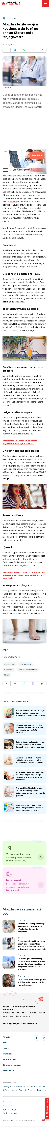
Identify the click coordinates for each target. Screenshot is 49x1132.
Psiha (5, 1043)
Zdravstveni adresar (12, 1065)
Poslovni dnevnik (21, 1086)
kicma (6, 675)
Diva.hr (32, 1086)
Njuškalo (6, 1090)
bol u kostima (25, 664)
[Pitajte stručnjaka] (47, 1108)
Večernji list (7, 1086)
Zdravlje (6, 1037)
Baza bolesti (8, 1070)
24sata (14, 1090)
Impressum (7, 1106)
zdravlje (13, 201)
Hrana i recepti (9, 1054)
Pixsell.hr (31, 1090)
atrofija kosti (9, 664)
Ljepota (6, 1048)
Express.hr (41, 1090)
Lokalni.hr (41, 1086)
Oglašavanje (8, 1102)
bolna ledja (8, 670)
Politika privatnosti (10, 1113)
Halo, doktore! (9, 1059)
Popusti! (22, 1090)
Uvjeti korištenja (9, 1109)
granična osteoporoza (27, 670)
